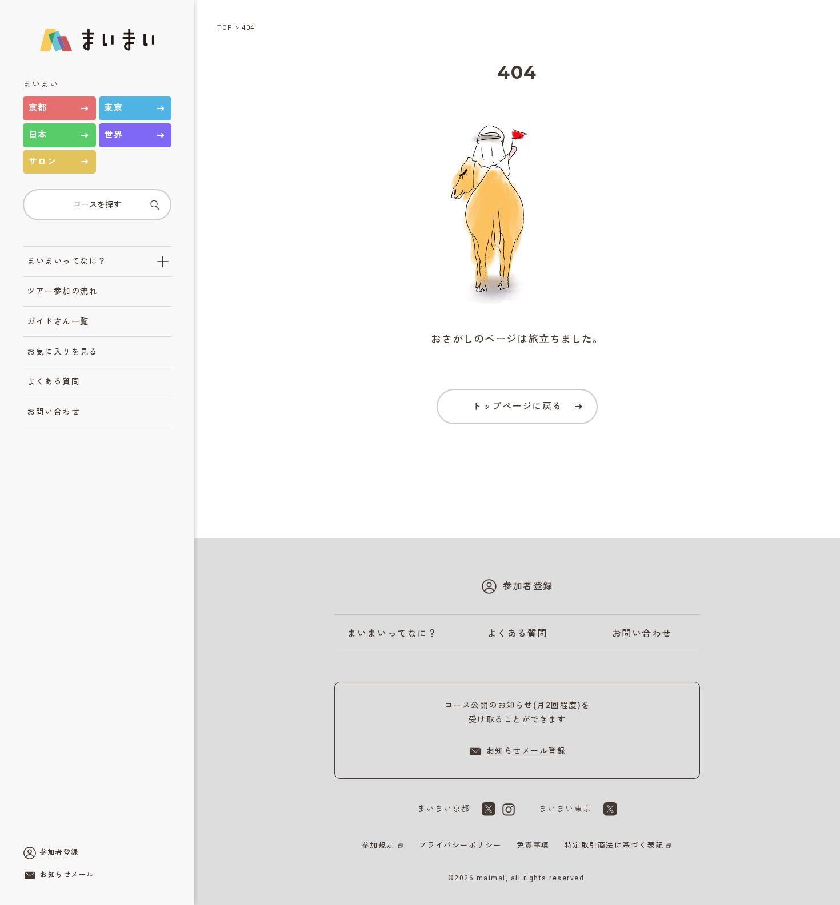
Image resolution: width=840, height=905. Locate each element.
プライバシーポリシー (460, 845)
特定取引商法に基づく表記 (614, 845)
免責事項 (533, 845)
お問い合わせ (53, 411)
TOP (225, 27)
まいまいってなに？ (67, 261)
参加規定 (378, 845)
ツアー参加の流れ (62, 291)
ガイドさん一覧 (58, 321)
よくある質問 (53, 381)
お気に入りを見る (62, 351)
